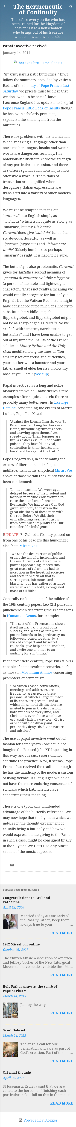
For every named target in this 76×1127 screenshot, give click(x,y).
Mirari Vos (64, 470)
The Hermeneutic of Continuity (38, 9)
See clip (41, 374)
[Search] (71, 7)
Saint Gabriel (14, 1030)
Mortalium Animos (36, 672)
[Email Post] (12, 866)
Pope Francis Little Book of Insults (31, 108)
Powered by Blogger (40, 1120)
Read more (61, 933)
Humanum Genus (21, 616)
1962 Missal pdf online (21, 944)
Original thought (17, 1072)
